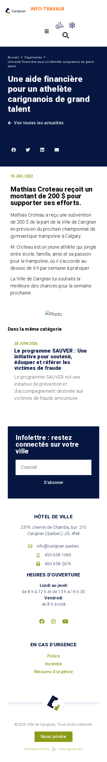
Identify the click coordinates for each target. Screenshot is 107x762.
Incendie (53, 663)
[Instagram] (53, 621)
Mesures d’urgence (53, 671)
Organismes (33, 57)
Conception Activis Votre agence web (53, 749)
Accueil (13, 57)
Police (53, 656)
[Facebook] (42, 621)
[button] (46, 31)
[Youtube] (65, 621)
